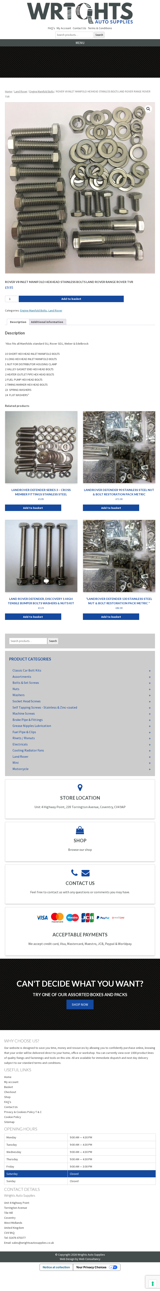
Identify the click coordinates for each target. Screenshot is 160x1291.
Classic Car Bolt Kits (26, 670)
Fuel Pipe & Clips (24, 732)
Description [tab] (18, 322)
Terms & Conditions (100, 28)
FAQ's (51, 28)
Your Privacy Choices (91, 1267)
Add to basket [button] (33, 508)
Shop (7, 1097)
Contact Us (79, 28)
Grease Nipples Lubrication (31, 726)
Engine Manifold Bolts (41, 91)
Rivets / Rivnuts (23, 738)
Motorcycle (20, 769)
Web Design (67, 1259)
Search (99, 35)
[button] (148, 109)
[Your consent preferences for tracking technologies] (153, 1284)
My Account (64, 28)
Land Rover (20, 91)
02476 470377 (17, 1238)
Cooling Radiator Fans (28, 750)
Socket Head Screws (26, 701)
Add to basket (71, 299)
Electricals (20, 744)
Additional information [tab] (47, 322)
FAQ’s (7, 1102)
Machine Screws (23, 713)
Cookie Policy (12, 1117)
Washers (18, 695)
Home (8, 91)
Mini (15, 762)
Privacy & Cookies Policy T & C (23, 1112)
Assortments (21, 676)
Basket (8, 1087)
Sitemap (9, 1122)
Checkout (10, 1092)
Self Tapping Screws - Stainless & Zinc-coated (44, 707)
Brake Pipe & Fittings (27, 720)
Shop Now (80, 1004)
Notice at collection (56, 1267)
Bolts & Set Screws (25, 682)
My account (11, 1082)
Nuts (15, 689)
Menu (80, 43)
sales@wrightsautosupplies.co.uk (33, 1243)
